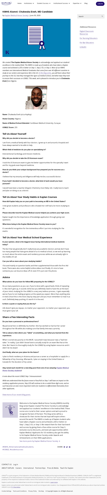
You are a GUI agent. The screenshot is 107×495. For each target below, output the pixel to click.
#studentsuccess (16, 449)
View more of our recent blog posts (16, 394)
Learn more (54, 482)
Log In (15, 464)
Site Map (41, 491)
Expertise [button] (76, 3)
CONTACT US (7, 464)
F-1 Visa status (15, 487)
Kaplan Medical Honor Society (16, 15)
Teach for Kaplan (66, 468)
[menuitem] (19, 3)
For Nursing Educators (88, 38)
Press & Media (53, 468)
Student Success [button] (42, 3)
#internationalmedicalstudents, (21, 447)
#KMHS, (6, 447)
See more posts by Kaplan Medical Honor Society (39, 441)
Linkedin (83, 47)
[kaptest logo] (7, 3)
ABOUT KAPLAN (8, 468)
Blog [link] (85, 3)
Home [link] (19, 3)
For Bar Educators (87, 42)
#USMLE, (6, 449)
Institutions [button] (28, 3)
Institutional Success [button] (61, 3)
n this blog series (45, 73)
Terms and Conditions (20, 491)
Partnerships (40, 468)
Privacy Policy (32, 491)
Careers (19, 468)
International (28, 468)
